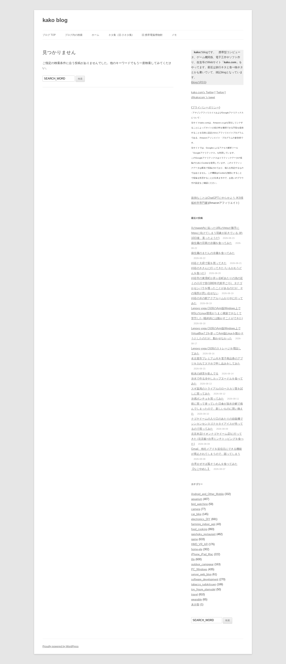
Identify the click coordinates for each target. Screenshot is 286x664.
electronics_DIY (200, 519)
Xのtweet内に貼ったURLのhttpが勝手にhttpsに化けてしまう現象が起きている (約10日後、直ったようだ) (216, 233)
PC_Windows (199, 569)
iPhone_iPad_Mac (202, 554)
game (194, 539)
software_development (204, 579)
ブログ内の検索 (73, 34)
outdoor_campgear (202, 564)
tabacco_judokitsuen (203, 584)
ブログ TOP (49, 34)
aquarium (196, 499)
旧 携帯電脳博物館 (152, 34)
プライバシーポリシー (205, 107)
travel (194, 594)
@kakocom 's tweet (203, 97)
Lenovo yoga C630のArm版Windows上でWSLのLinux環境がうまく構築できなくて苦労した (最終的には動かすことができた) (217, 313)
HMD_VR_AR (199, 544)
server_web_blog (201, 574)
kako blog (55, 20)
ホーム (95, 34)
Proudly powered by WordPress (61, 646)
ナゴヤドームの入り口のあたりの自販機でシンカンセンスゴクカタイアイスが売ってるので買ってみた (217, 423)
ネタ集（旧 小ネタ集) (120, 34)
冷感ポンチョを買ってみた (207, 398)
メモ (174, 34)
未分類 (195, 604)
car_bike (196, 514)
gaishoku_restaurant (203, 534)
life (193, 559)
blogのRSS (198, 82)
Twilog (220, 92)
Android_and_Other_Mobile (207, 494)
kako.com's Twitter (202, 92)
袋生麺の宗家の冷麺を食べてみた (211, 243)
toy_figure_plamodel (203, 589)
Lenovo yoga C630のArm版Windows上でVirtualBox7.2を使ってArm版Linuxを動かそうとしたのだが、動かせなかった (217, 333)
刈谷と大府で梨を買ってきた (209, 263)
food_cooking (199, 529)
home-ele (196, 549)
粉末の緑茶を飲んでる (204, 373)
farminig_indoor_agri (203, 524)
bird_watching (199, 504)
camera (195, 509)
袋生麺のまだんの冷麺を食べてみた (213, 253)
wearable (196, 599)
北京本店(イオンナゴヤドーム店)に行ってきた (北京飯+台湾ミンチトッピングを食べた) (217, 438)
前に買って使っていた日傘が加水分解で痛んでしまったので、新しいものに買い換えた (217, 408)
